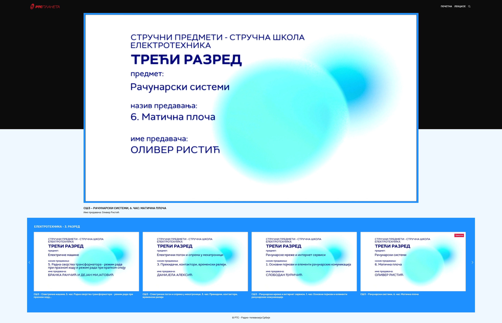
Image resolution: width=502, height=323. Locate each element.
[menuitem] (405, 198)
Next (472, 262)
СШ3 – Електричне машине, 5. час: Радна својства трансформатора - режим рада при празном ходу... (83, 296)
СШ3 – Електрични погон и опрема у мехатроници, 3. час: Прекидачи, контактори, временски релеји (190, 296)
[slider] (243, 198)
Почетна (446, 6)
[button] (398, 198)
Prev (29, 262)
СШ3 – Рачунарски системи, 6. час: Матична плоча (389, 294)
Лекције (460, 6)
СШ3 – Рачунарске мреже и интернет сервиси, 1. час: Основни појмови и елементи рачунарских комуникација (299, 296)
